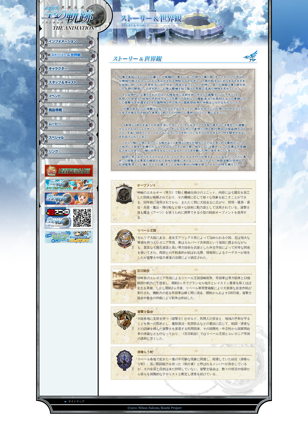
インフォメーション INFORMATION (68, 42)
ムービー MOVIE (68, 125)
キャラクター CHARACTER (68, 70)
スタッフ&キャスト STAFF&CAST (68, 84)
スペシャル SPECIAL (68, 139)
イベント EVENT (68, 97)
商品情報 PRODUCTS (68, 111)
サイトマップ (76, 401)
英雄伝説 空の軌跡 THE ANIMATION (74, 18)
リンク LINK (68, 153)
